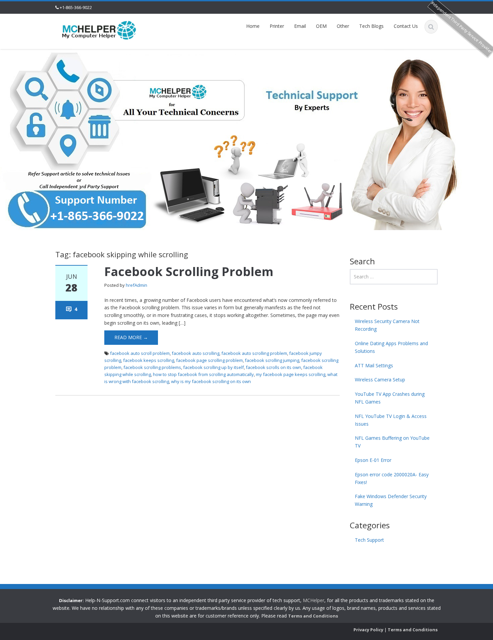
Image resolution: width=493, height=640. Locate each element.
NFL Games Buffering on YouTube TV (392, 442)
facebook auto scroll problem (140, 353)
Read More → (131, 337)
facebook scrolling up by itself (213, 367)
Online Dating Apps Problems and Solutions (391, 347)
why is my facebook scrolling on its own (211, 381)
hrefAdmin (136, 285)
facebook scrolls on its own (273, 367)
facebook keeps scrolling (148, 360)
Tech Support (369, 540)
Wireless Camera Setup (380, 379)
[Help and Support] (99, 29)
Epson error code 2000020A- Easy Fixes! (392, 478)
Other (343, 26)
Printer (277, 26)
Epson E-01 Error (373, 460)
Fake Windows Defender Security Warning (391, 500)
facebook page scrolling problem (209, 360)
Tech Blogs (371, 26)
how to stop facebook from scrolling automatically (203, 374)
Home (253, 26)
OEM (321, 26)
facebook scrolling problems (152, 367)
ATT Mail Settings (374, 365)
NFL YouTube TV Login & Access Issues (391, 420)
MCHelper (313, 600)
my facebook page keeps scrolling (290, 374)
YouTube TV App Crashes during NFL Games (390, 398)
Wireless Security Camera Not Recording (387, 325)
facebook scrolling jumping (272, 360)
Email (300, 26)
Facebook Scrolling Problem (188, 271)
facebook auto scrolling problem (254, 353)
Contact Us (406, 26)
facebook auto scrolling (195, 353)
